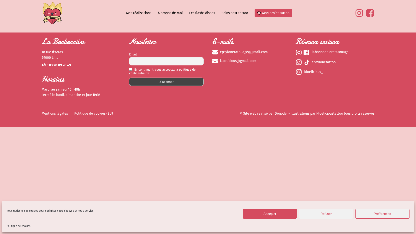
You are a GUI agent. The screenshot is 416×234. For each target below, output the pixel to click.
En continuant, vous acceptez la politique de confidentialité (162, 71)
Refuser (326, 214)
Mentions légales (55, 113)
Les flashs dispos (202, 13)
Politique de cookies (18, 226)
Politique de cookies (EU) (93, 113)
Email (133, 54)
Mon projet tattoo (275, 13)
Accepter (269, 214)
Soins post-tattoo (234, 13)
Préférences (382, 214)
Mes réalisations (138, 13)
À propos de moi (170, 13)
